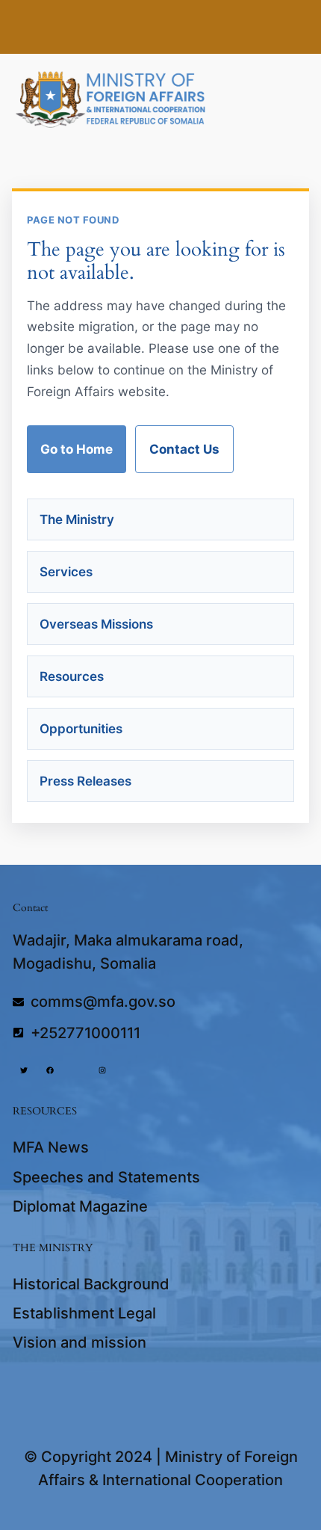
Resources (72, 676)
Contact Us (184, 449)
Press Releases (85, 781)
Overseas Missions (96, 624)
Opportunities (81, 728)
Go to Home (76, 449)
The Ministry (77, 519)
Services (66, 571)
